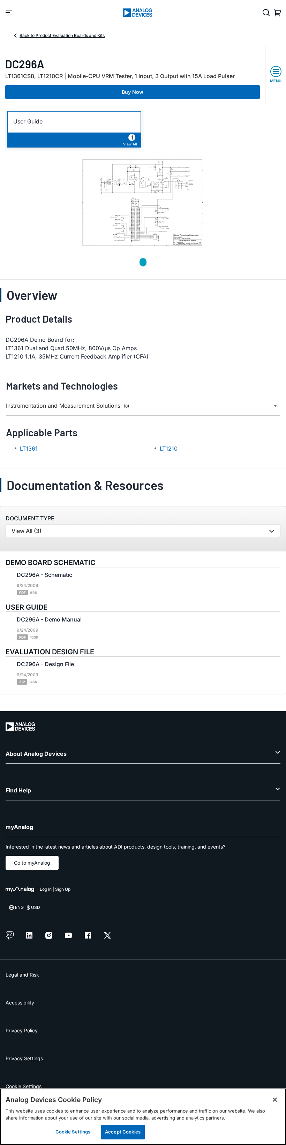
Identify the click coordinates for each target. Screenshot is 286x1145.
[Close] (275, 1099)
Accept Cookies (123, 1132)
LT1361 (29, 448)
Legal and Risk (22, 975)
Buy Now (132, 92)
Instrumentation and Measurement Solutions (67, 405)
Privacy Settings (24, 1058)
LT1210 (169, 448)
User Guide (28, 121)
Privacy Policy (22, 1030)
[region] (143, 1116)
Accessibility (20, 1002)
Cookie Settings (24, 1086)
